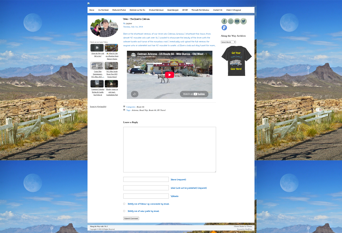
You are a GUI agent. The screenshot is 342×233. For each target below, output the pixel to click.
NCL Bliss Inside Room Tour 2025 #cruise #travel (112, 74)
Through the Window (200, 10)
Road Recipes (173, 10)
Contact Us (217, 10)
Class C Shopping (233, 10)
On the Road (103, 10)
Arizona (135, 110)
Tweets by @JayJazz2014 (98, 107)
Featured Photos (119, 10)
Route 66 (140, 107)
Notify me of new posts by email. (143, 211)
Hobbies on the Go (137, 10)
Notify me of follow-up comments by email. (148, 204)
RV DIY (185, 10)
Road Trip (143, 110)
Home (92, 10)
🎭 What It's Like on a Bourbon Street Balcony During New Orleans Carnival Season (112, 59)
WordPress (248, 229)
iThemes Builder (239, 226)
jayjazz (129, 23)
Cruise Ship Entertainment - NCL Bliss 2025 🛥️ (97, 74)
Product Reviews (156, 10)
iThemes (249, 226)
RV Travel (161, 110)
